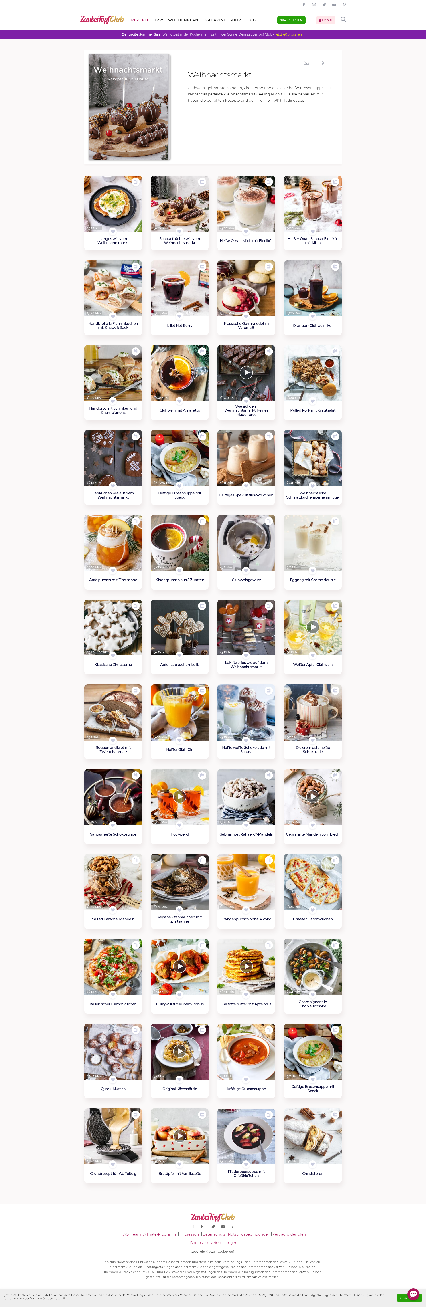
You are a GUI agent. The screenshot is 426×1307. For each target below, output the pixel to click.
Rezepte (140, 20)
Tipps (159, 20)
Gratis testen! (291, 20)
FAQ (125, 1234)
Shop (235, 20)
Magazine (215, 20)
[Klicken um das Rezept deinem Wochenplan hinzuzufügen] (136, 182)
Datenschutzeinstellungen (213, 1243)
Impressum (190, 1234)
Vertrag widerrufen (289, 1234)
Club (250, 20)
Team (136, 1234)
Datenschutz (214, 1234)
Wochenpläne (184, 20)
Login (326, 20)
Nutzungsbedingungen (249, 1234)
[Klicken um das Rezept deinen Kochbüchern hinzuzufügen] (113, 231)
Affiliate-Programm (160, 1234)
